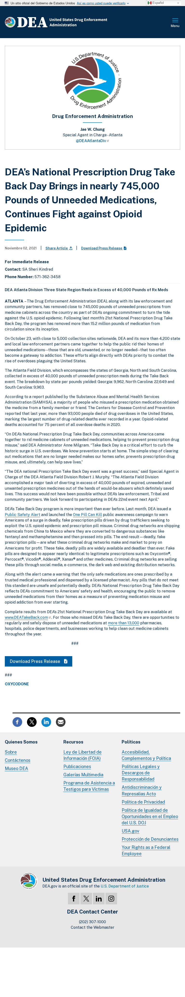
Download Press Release (102, 248)
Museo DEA (16, 768)
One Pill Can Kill (87, 514)
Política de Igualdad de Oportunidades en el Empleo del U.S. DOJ (150, 816)
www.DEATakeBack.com (26, 617)
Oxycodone (17, 684)
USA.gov (130, 830)
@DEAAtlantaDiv (91, 140)
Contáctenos (17, 760)
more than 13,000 (123, 623)
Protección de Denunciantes (150, 839)
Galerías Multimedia (83, 774)
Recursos (73, 741)
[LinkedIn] (99, 898)
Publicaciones (77, 766)
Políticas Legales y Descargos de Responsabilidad (141, 773)
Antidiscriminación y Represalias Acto (142, 790)
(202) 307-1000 (92, 922)
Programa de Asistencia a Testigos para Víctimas (89, 786)
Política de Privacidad (143, 801)
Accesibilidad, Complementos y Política (146, 755)
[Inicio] (70, 22)
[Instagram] (111, 898)
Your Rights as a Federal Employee (146, 850)
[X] (86, 898)
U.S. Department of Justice (125, 886)
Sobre (11, 752)
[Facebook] (73, 898)
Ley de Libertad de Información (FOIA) (82, 755)
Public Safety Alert (22, 514)
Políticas (131, 741)
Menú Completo (175, 23)
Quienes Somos (21, 741)
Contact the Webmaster (92, 927)
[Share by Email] (61, 721)
